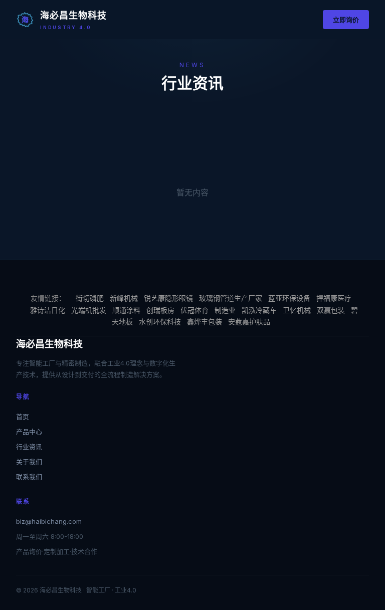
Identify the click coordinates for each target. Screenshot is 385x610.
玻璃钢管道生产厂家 (230, 298)
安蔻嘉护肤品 (249, 321)
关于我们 (29, 462)
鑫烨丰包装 (204, 321)
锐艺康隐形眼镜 (168, 298)
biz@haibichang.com (49, 521)
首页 (22, 417)
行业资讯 (29, 447)
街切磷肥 (90, 298)
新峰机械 (124, 298)
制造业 (225, 310)
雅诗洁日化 (47, 310)
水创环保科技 (160, 321)
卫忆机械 (297, 310)
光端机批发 (88, 310)
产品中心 (29, 432)
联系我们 (29, 477)
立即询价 (346, 20)
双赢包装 (331, 310)
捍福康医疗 (333, 298)
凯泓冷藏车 (259, 310)
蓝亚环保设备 (289, 298)
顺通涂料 (126, 310)
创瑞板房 (160, 310)
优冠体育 (194, 310)
